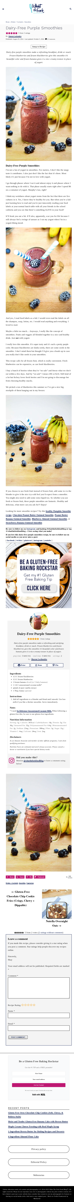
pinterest (28, 540)
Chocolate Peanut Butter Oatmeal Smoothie (33, 515)
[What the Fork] (36, 9)
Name (11, 1011)
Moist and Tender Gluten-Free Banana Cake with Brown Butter (38, 1121)
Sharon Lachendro (14, 36)
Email (11, 1023)
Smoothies (27, 22)
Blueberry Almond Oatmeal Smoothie (49, 519)
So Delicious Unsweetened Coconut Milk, (34, 711)
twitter (19, 540)
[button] (7, 33)
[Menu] (3, 9)
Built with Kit (38, 1094)
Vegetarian (30, 883)
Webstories (38, 1175)
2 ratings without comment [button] (51, 932)
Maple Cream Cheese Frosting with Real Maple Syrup (33, 1126)
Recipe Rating (14, 1005)
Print (22, 665)
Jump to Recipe (38, 47)
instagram (38, 540)
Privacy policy (38, 1149)
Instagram (30, 528)
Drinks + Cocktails (17, 22)
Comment (13, 976)
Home (8, 22)
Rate (39, 665)
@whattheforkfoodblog (33, 761)
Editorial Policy (39, 1162)
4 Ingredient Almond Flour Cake (23, 1136)
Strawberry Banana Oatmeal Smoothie (24, 522)
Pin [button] (56, 665)
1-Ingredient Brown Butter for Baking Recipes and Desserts (36, 1131)
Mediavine (37, 1198)
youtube (47, 540)
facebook (11, 540)
